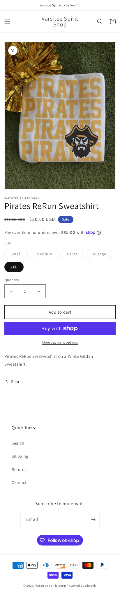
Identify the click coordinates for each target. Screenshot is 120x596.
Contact (19, 482)
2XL (13, 267)
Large (75, 255)
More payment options (60, 342)
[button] (7, 21)
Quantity (11, 279)
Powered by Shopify (82, 586)
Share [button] (16, 381)
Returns (19, 469)
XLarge (102, 255)
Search (18, 443)
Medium (48, 255)
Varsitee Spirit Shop (50, 586)
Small (19, 255)
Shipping (20, 456)
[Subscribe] (93, 519)
